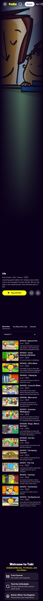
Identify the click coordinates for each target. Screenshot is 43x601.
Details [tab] (33, 327)
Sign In (38, 4)
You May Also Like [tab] (20, 327)
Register (30, 4)
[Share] (38, 293)
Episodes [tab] (6, 326)
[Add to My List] (31, 293)
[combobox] (20, 334)
